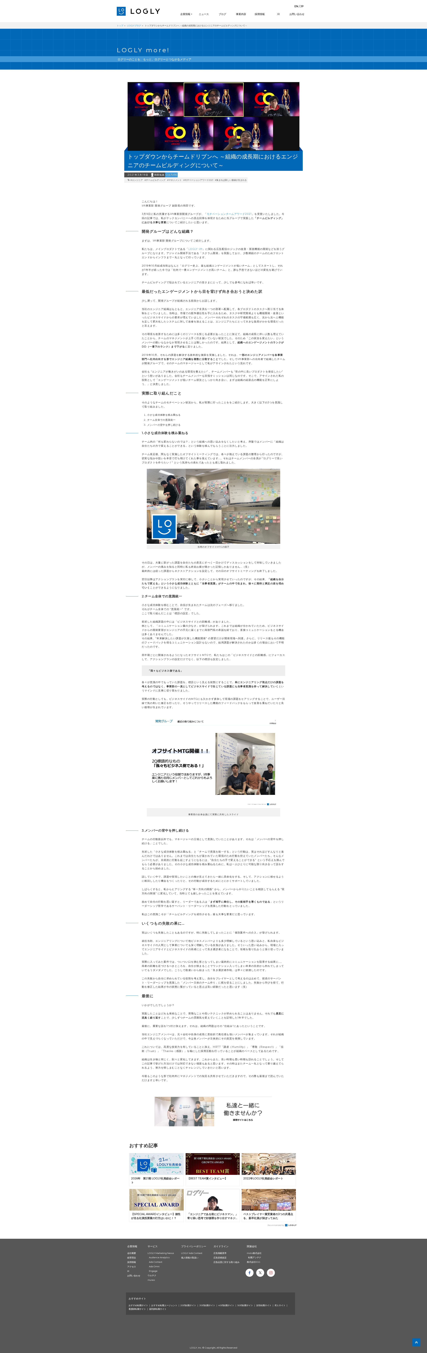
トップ (120, 25)
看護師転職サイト (137, 1309)
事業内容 (241, 14)
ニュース (204, 14)
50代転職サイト (245, 1305)
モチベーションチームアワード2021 (229, 214)
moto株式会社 (254, 1253)
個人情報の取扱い (189, 1257)
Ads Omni (154, 1266)
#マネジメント (174, 180)
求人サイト (280, 1305)
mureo (151, 1280)
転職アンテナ (254, 1257)
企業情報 (185, 14)
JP (302, 6)
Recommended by (276, 1225)
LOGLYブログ (134, 25)
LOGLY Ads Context (191, 1253)
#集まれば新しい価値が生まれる (231, 180)
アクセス (131, 1266)
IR (278, 14)
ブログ (222, 14)
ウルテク (152, 1275)
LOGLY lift (195, 249)
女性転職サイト (263, 1305)
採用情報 (260, 14)
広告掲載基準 (220, 1253)
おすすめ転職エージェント (164, 1305)
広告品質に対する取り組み (227, 1262)
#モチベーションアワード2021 (198, 180)
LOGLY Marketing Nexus (161, 1253)
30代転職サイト (207, 1305)
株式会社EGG (253, 1262)
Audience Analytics (159, 1257)
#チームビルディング (154, 180)
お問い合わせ (296, 14)
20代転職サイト (188, 1305)
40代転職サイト (226, 1305)
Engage (153, 1271)
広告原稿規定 (220, 1257)
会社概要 (131, 1253)
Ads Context (155, 1262)
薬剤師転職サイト (157, 1309)
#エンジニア (136, 180)
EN (296, 6)
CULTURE (171, 174)
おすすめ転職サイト (138, 1305)
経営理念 (131, 1257)
